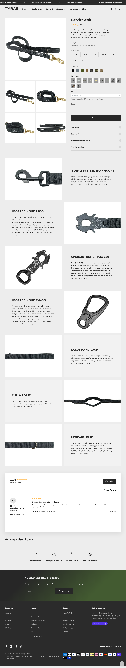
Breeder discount (68, 624)
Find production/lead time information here (104, 2)
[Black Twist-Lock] (101, 80)
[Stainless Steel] (90, 80)
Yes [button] (47, 511)
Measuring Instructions (38, 620)
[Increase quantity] (82, 108)
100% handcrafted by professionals (35, 2)
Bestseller (8, 613)
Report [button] (50, 511)
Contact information (53, 656)
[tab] (110, 490)
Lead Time (34, 624)
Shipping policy (41, 656)
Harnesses (8, 620)
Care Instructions (36, 628)
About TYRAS (67, 613)
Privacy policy (19, 656)
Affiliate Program (68, 628)
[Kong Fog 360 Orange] (73, 86)
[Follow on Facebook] (6, 646)
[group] (20, 480)
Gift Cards (8, 628)
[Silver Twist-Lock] (107, 80)
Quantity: (74, 104)
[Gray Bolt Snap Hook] (84, 80)
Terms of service (29, 656)
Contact (65, 631)
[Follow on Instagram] (11, 646)
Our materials (35, 617)
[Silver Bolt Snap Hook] (79, 80)
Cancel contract (37, 636)
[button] (96, 25)
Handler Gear (37, 9)
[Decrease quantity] (74, 108)
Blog (84, 9)
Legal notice (10, 658)
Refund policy (9, 656)
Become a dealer (68, 620)
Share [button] (54, 511)
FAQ (32, 631)
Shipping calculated (85, 45)
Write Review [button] (109, 481)
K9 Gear (24, 9)
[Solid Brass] (96, 80)
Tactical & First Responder (55, 9)
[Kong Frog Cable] (113, 80)
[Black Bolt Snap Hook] (73, 80)
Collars (7, 617)
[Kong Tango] (79, 86)
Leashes (7, 624)
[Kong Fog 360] (118, 80)
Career (65, 617)
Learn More (73, 9)
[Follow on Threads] (16, 646)
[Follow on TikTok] (21, 646)
